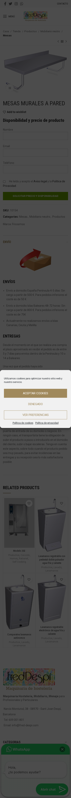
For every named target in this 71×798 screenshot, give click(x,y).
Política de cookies (23, 423)
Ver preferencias (35, 415)
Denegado (35, 404)
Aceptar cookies (35, 393)
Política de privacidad (47, 423)
